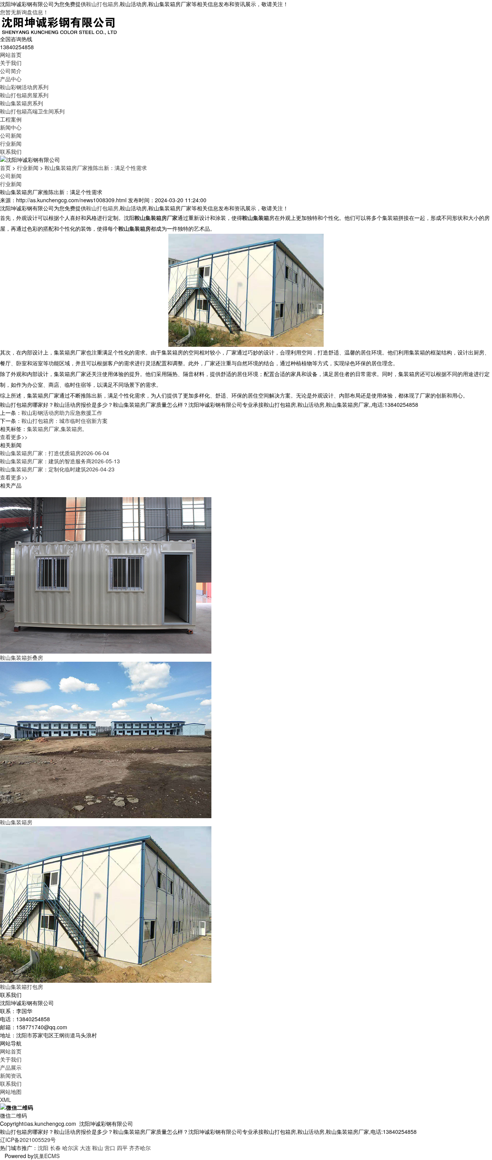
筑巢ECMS (46, 1156)
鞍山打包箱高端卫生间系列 (32, 111)
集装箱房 (71, 429)
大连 (85, 1148)
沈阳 (43, 1148)
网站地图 (11, 1091)
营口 (110, 1148)
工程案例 (11, 119)
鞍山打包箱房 (102, 4)
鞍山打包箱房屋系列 (24, 95)
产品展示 (11, 1067)
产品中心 (11, 79)
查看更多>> (14, 437)
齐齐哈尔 (140, 1148)
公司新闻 (11, 135)
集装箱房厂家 (43, 429)
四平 (122, 1148)
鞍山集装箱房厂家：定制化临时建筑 (57, 469)
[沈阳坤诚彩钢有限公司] (59, 24)
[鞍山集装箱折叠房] (105, 574)
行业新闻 (11, 143)
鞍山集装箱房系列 (21, 103)
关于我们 (11, 63)
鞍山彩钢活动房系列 (24, 87)
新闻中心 (11, 127)
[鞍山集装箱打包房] (105, 903)
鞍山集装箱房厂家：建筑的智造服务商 (60, 461)
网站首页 (11, 54)
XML (5, 1099)
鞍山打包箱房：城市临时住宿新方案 (65, 420)
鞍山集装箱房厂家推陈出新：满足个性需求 (96, 167)
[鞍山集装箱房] (105, 739)
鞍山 (97, 1148)
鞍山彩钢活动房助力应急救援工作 (62, 412)
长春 (55, 1148)
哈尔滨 (70, 1148)
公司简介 (11, 71)
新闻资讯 (11, 1075)
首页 (5, 167)
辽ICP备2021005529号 (28, 1139)
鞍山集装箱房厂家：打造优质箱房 (54, 453)
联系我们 (11, 151)
